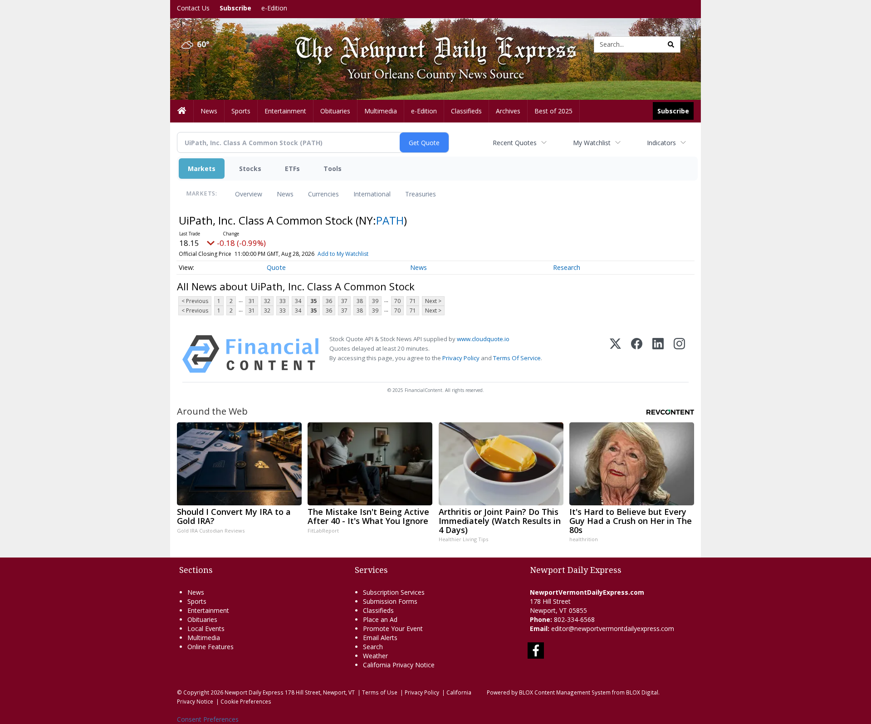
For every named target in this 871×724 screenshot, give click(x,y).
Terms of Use (379, 692)
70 (397, 301)
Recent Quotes (515, 142)
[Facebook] (636, 354)
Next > (433, 301)
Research (566, 267)
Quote (276, 267)
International (372, 194)
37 (344, 301)
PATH (390, 220)
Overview (248, 194)
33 (282, 301)
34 (298, 301)
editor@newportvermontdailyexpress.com (612, 628)
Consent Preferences (208, 719)
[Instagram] (679, 354)
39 (375, 301)
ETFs (292, 168)
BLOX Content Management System (565, 692)
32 (267, 301)
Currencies (323, 194)
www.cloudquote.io (483, 339)
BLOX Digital (642, 692)
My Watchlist (592, 142)
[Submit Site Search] (671, 44)
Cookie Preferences (245, 701)
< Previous (194, 301)
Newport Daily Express (254, 692)
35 (313, 301)
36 (329, 301)
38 (360, 301)
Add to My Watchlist (343, 254)
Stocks (250, 168)
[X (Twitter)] (615, 354)
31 (252, 301)
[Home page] (428, 43)
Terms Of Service (517, 358)
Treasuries (420, 194)
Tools (332, 168)
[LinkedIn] (658, 354)
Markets (201, 168)
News (285, 194)
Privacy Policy (461, 358)
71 (413, 301)
